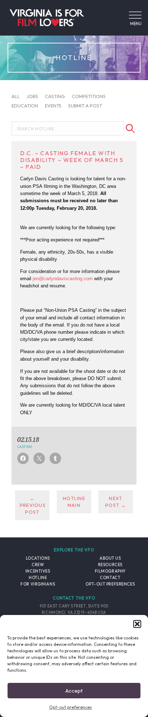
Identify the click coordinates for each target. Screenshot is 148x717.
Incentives (38, 571)
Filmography (110, 571)
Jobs (32, 96)
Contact (110, 577)
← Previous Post (33, 505)
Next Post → (115, 501)
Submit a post (85, 105)
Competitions (89, 96)
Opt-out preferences (70, 707)
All (15, 96)
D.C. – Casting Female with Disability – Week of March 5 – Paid (72, 159)
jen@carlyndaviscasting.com (63, 278)
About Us (110, 558)
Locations (38, 558)
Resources (110, 564)
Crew (38, 564)
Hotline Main (74, 501)
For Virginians (37, 584)
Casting (55, 96)
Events (53, 105)
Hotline (38, 577)
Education (24, 105)
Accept (74, 690)
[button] (137, 624)
